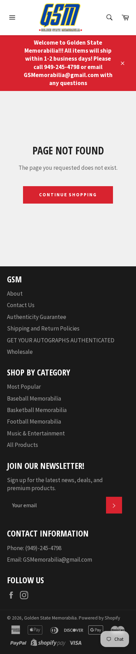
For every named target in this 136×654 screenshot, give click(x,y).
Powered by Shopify (99, 618)
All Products (22, 445)
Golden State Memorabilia (50, 618)
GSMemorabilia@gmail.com (57, 559)
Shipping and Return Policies (43, 328)
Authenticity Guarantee (36, 317)
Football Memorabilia (34, 421)
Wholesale (20, 352)
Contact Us (21, 305)
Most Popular (24, 386)
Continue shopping (68, 195)
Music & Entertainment (36, 433)
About (15, 293)
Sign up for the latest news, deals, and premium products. (55, 484)
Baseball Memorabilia (34, 398)
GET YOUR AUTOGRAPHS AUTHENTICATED (60, 340)
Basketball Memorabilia (37, 410)
